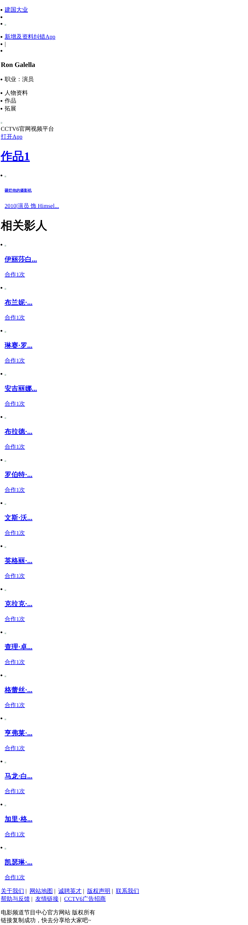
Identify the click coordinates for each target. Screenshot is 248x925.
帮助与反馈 (15, 899)
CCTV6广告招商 (85, 899)
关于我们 (12, 891)
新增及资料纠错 (30, 36)
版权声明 (98, 891)
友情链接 (47, 899)
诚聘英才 (70, 891)
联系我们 (127, 891)
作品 (15, 156)
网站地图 (41, 891)
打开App (11, 136)
